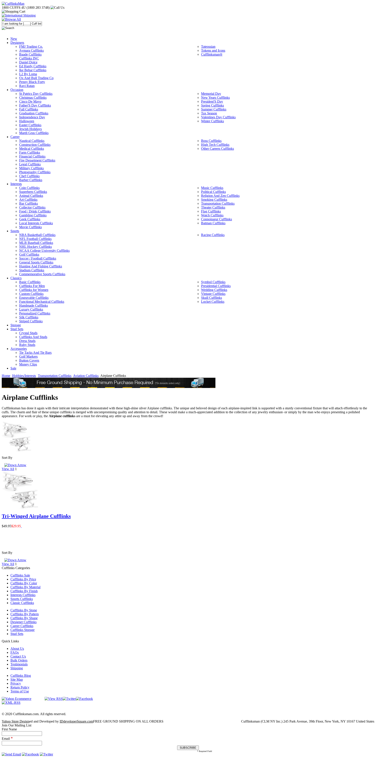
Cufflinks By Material (25, 587)
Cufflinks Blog (20, 675)
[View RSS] (54, 699)
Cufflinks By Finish (24, 591)
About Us (17, 648)
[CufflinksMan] (13, 3)
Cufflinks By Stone (23, 610)
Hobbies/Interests (24, 376)
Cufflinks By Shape (24, 618)
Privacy (15, 683)
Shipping (16, 668)
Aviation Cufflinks (86, 376)
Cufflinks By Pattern (24, 614)
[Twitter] (69, 699)
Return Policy (19, 687)
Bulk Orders (18, 660)
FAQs (14, 652)
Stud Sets (16, 634)
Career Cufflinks (21, 626)
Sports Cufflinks (21, 599)
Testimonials (19, 664)
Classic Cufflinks (22, 603)
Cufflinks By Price (23, 579)
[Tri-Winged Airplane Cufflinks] (21, 526)
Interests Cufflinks (22, 595)
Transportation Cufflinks (54, 376)
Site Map (16, 679)
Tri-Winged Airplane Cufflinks (36, 516)
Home (6, 376)
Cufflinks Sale (20, 575)
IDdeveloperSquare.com (76, 721)
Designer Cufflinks (23, 622)
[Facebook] (84, 699)
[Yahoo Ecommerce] (16, 699)
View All (8, 469)
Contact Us (18, 656)
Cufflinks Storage (22, 630)
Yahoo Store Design (15, 721)
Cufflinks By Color (23, 583)
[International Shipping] (19, 15)
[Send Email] (11, 754)
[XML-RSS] (11, 702)
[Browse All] (11, 19)
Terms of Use (19, 691)
